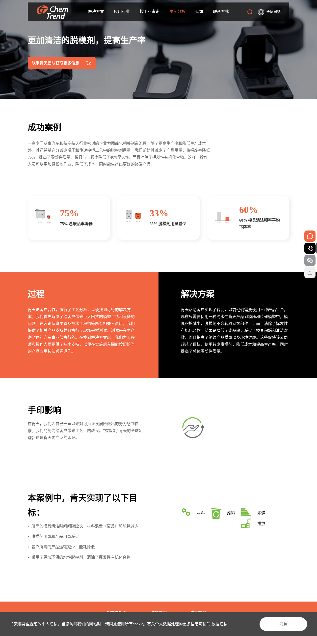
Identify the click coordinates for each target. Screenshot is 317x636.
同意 (283, 624)
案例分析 (177, 11)
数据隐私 (219, 624)
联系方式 (221, 11)
